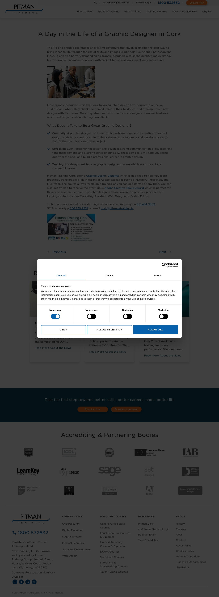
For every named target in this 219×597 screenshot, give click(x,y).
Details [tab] (110, 275)
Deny (63, 329)
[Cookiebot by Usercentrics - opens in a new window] (164, 265)
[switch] (91, 316)
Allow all (155, 329)
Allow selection (109, 329)
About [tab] (157, 275)
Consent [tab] (61, 275)
